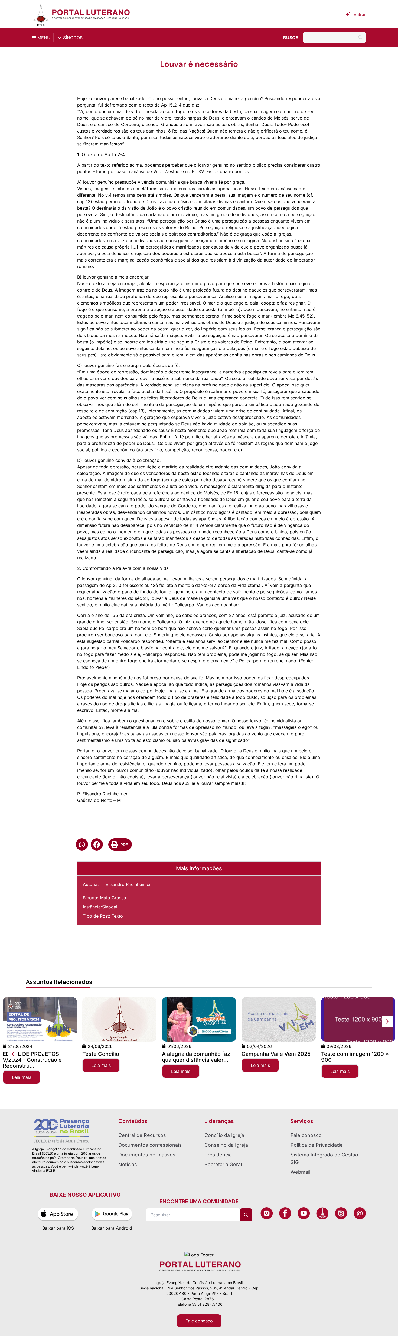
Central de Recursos (142, 1135)
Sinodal (109, 907)
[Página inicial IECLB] (41, 14)
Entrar (360, 14)
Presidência (218, 1155)
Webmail (300, 1172)
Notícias (127, 1164)
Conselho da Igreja (226, 1145)
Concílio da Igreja (224, 1135)
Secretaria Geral (223, 1164)
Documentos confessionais (150, 1145)
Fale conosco (306, 1135)
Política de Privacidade (317, 1145)
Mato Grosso (113, 897)
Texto (117, 916)
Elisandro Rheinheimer (128, 884)
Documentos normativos (146, 1155)
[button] (82, 844)
